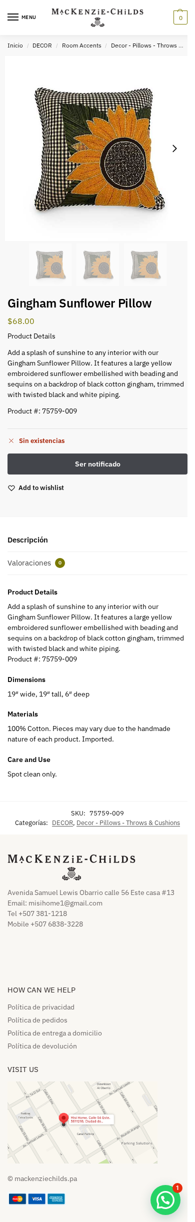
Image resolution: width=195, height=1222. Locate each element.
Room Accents (82, 45)
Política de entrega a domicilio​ (55, 1033)
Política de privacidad (41, 1007)
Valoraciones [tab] (35, 563)
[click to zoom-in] (97, 148)
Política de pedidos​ (38, 1020)
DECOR (42, 45)
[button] (179, 17)
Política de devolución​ (42, 1046)
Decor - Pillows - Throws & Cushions (128, 822)
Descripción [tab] (28, 539)
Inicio (15, 45)
